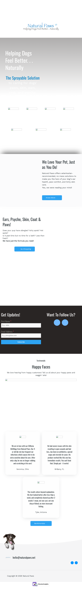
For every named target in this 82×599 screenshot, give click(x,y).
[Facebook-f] (57, 322)
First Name (6, 321)
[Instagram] (65, 322)
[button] (41, 35)
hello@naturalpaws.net (24, 557)
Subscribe (21, 342)
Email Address (7, 331)
